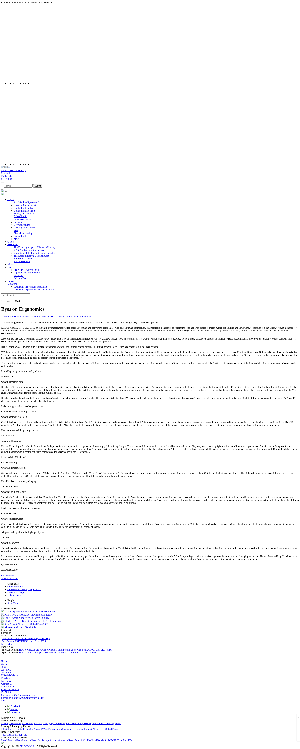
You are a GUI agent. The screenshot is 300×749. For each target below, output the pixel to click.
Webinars (18, 275)
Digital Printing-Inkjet (24, 210)
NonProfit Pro (20, 734)
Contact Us (6, 683)
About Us (6, 669)
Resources (13, 244)
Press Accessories (22, 219)
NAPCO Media (28, 746)
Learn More (7, 644)
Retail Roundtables (10, 740)
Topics (11, 199)
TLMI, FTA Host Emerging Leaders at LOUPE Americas (32, 621)
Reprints (5, 678)
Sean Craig (13, 603)
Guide (11, 241)
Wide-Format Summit (53, 729)
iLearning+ (6, 179)
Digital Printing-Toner (24, 208)
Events (11, 267)
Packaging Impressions (54, 723)
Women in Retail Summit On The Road (77, 740)
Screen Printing (21, 236)
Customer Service (10, 689)
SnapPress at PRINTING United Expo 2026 (26, 624)
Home (4, 661)
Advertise (6, 672)
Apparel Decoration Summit (78, 729)
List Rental (6, 681)
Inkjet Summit (8, 729)
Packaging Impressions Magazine (30, 286)
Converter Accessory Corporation (24, 589)
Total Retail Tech (125, 740)
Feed (3, 700)
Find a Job (6, 176)
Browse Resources (23, 258)
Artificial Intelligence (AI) (26, 202)
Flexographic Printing (24, 213)
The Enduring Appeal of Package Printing (34, 247)
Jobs (3, 667)
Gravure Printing (22, 224)
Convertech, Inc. (16, 586)
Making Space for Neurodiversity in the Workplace (29, 611)
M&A (17, 239)
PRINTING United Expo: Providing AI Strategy (28, 614)
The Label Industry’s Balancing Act (31, 255)
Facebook (15, 706)
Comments (87, 316)
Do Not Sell (7, 692)
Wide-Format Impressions (78, 723)
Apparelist (116, 723)
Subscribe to (19, 695)
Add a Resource (22, 261)
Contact (11, 281)
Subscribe (12, 284)
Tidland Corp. (14, 595)
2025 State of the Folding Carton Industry (34, 253)
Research (5, 173)
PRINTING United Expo (13, 170)
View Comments (9, 578)
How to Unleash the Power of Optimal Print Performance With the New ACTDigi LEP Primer (65, 649)
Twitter (14, 709)
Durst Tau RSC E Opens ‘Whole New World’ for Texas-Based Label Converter (58, 652)
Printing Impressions (11, 723)
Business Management (25, 205)
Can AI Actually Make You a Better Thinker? (26, 617)
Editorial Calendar (10, 675)
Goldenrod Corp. (16, 592)
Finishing (18, 222)
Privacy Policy (8, 686)
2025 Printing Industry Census (29, 250)
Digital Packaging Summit (27, 272)
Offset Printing (21, 216)
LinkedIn (15, 712)
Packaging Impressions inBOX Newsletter (35, 289)
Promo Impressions (101, 723)
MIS (16, 230)
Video (10, 264)
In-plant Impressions (32, 723)
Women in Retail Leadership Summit (39, 740)
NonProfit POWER (107, 740)
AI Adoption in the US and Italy (20, 627)
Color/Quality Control (24, 227)
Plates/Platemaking (23, 233)
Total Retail (7, 734)
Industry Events (21, 278)
